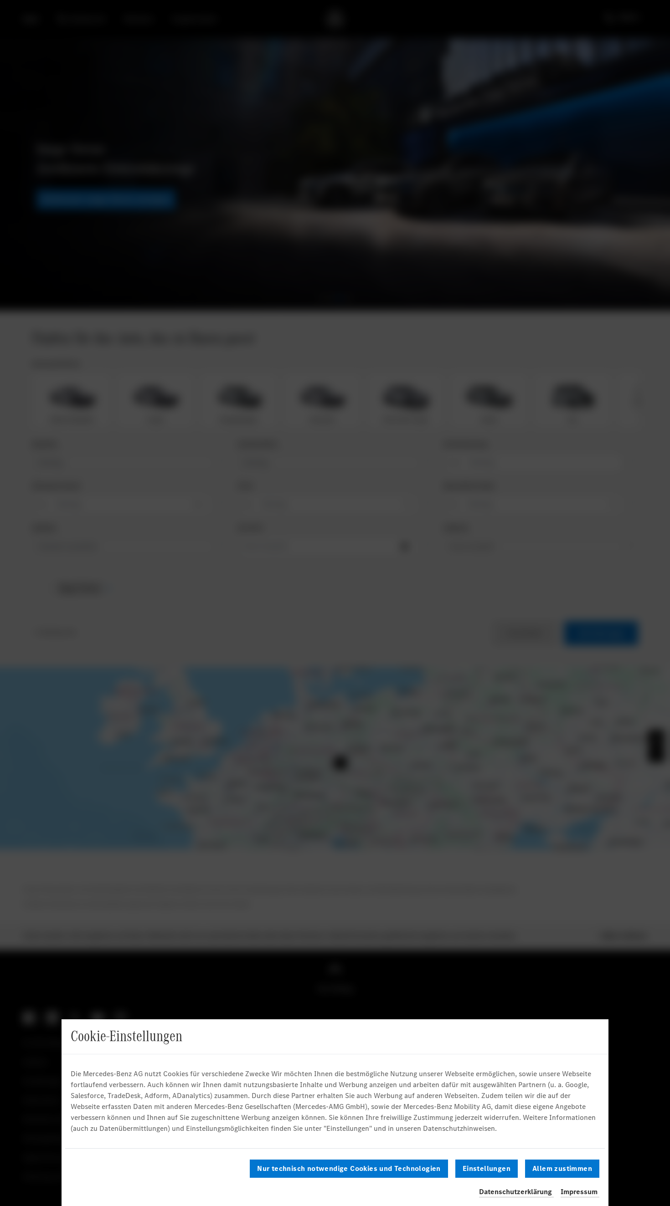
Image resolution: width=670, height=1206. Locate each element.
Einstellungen (486, 1168)
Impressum (579, 1191)
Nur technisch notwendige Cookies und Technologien (349, 1168)
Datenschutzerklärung (515, 1191)
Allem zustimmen (562, 1168)
